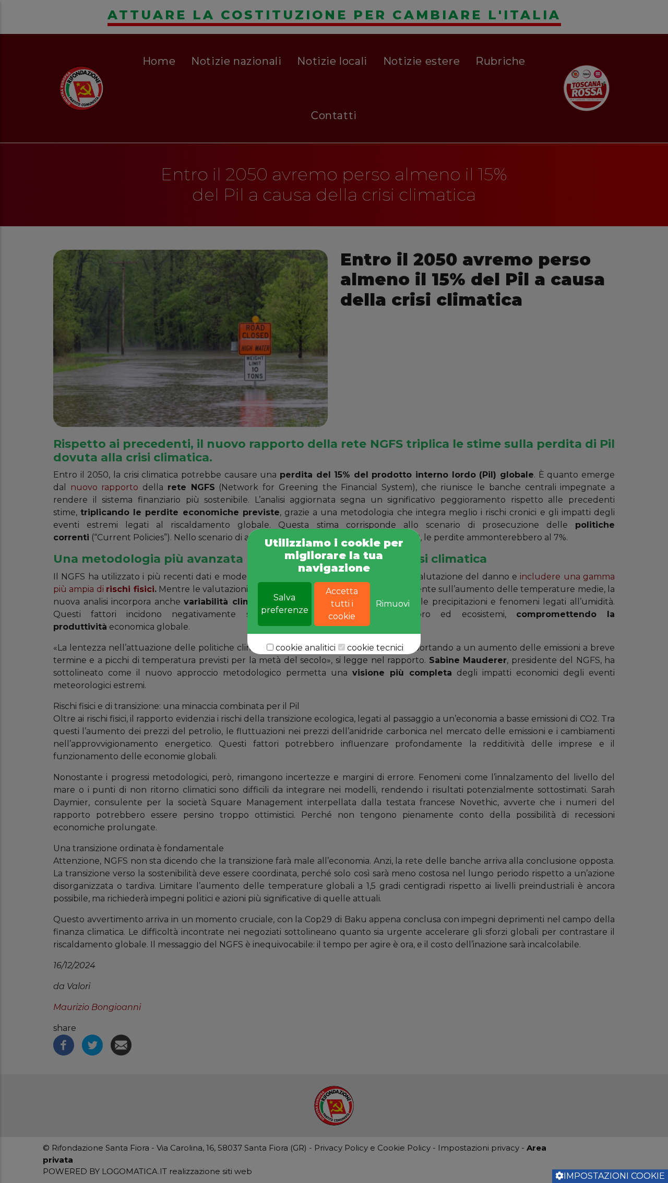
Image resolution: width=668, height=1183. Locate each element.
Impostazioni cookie (614, 1176)
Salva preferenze (284, 604)
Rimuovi (393, 604)
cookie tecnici (375, 648)
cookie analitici (306, 648)
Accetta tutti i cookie (342, 603)
